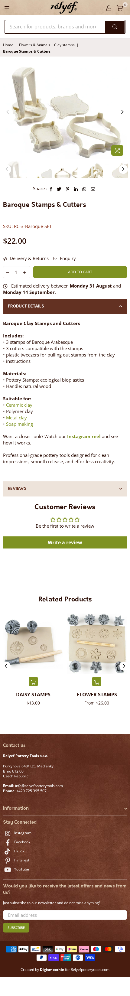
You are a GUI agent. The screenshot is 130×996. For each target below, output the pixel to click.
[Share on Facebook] (51, 188)
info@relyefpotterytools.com (38, 785)
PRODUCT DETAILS (26, 306)
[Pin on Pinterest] (68, 188)
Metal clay (16, 418)
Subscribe (16, 927)
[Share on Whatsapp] (84, 188)
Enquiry (67, 258)
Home (8, 45)
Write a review (65, 542)
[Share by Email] (93, 188)
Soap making (19, 424)
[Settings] (109, 7)
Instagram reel (84, 436)
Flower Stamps (97, 694)
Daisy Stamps (33, 694)
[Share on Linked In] (76, 188)
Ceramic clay (19, 405)
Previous (7, 112)
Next (122, 112)
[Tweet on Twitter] (59, 188)
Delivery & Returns (28, 258)
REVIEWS (17, 489)
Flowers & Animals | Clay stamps (47, 45)
